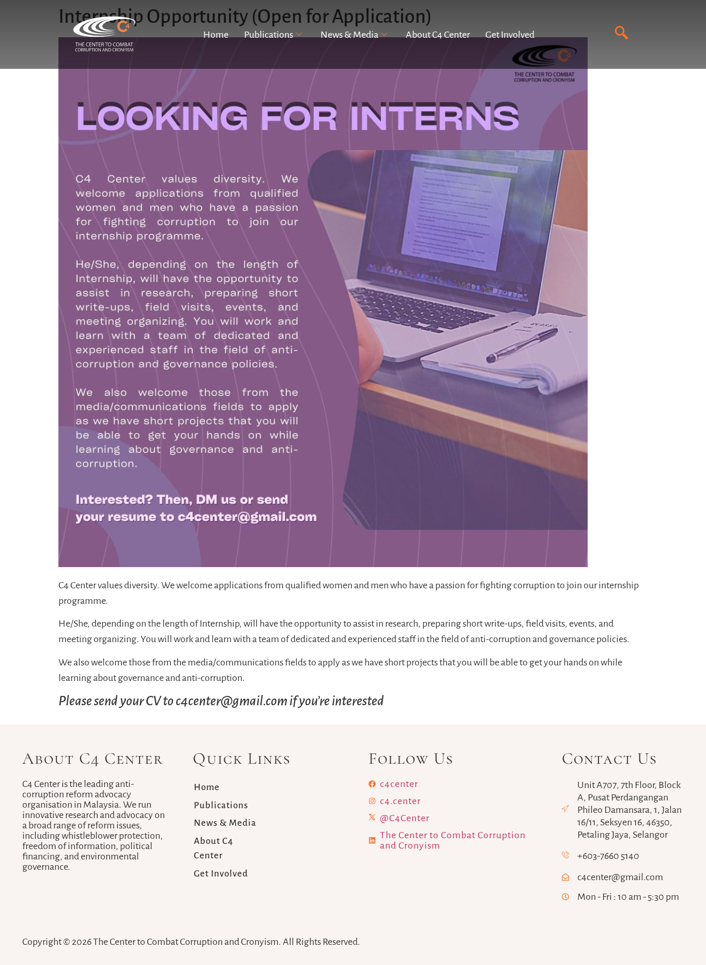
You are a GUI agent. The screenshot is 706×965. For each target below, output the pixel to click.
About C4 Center (438, 34)
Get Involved (509, 34)
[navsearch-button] (621, 33)
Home (215, 34)
